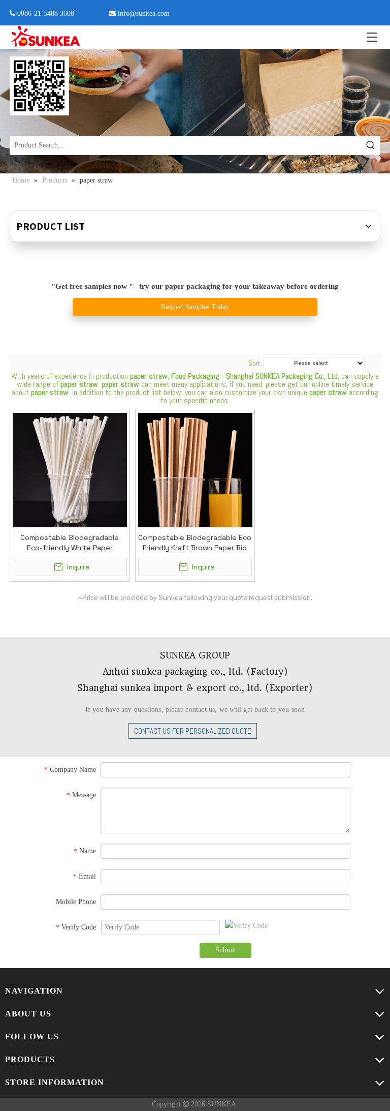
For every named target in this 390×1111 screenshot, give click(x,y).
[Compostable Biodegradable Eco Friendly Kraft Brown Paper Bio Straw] (195, 469)
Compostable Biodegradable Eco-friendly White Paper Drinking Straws (69, 543)
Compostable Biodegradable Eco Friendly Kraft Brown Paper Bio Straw (194, 543)
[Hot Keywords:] (371, 145)
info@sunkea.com (144, 13)
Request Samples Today (195, 307)
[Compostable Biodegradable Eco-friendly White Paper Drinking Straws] (70, 469)
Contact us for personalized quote (192, 731)
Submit (225, 950)
